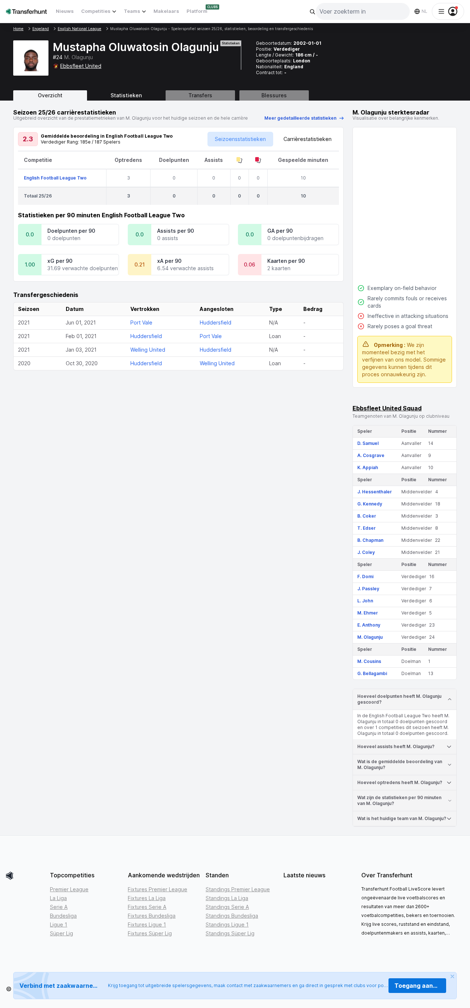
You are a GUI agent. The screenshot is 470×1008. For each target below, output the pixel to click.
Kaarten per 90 (286, 261)
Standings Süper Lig (230, 933)
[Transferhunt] (25, 875)
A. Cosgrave (370, 455)
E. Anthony (368, 625)
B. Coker (366, 516)
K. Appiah (367, 467)
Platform (197, 11)
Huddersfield (215, 322)
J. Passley (368, 588)
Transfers (200, 95)
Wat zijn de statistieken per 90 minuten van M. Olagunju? (399, 800)
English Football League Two (55, 178)
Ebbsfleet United (80, 66)
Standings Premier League (238, 889)
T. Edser (366, 528)
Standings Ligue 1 (227, 924)
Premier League (69, 889)
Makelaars (166, 11)
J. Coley (366, 552)
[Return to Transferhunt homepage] (26, 11)
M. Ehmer (367, 613)
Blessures (274, 95)
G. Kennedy (369, 504)
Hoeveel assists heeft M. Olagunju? (395, 746)
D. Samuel (368, 443)
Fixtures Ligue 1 (147, 924)
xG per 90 (59, 261)
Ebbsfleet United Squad (387, 408)
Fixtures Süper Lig (150, 933)
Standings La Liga (227, 898)
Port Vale (141, 322)
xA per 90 (169, 261)
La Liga (58, 898)
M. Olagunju (370, 637)
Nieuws (65, 11)
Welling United (147, 350)
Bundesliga (63, 916)
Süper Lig (61, 933)
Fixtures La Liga (147, 898)
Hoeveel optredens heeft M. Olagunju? (399, 782)
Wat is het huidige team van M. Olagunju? (401, 818)
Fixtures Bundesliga (152, 916)
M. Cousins (369, 661)
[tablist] (235, 95)
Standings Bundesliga (232, 916)
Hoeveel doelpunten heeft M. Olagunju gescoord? (399, 699)
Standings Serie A (227, 907)
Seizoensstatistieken (240, 139)
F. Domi (365, 576)
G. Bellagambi (372, 673)
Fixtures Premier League (157, 889)
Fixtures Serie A (147, 907)
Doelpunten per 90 (71, 231)
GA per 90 (280, 231)
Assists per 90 (175, 231)
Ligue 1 (58, 924)
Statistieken (126, 95)
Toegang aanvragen (420, 985)
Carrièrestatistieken (307, 139)
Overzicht (50, 95)
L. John (365, 600)
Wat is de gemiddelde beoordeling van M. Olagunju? (399, 764)
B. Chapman (370, 540)
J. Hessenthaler (374, 491)
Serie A (59, 907)
